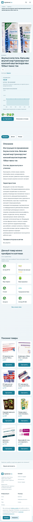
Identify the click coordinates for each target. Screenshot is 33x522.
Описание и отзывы (22, 119)
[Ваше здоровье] (10, 114)
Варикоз (9, 6)
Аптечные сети (21, 479)
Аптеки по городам (22, 476)
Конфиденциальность (22, 499)
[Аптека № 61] (3, 114)
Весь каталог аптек (16, 307)
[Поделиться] (2, 69)
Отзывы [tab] (20, 136)
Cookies (19, 502)
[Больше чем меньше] (5, 114)
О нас (2, 496)
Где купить (8, 119)
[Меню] (30, 2)
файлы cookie (14, 508)
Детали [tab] (13, 136)
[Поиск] (26, 2)
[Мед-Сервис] (7, 114)
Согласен (6, 517)
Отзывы (3, 504)
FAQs (2, 502)
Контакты (20, 496)
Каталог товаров (21, 482)
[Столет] (12, 114)
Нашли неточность (9, 466)
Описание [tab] (5, 136)
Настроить (15, 517)
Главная (3, 6)
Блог (2, 499)
